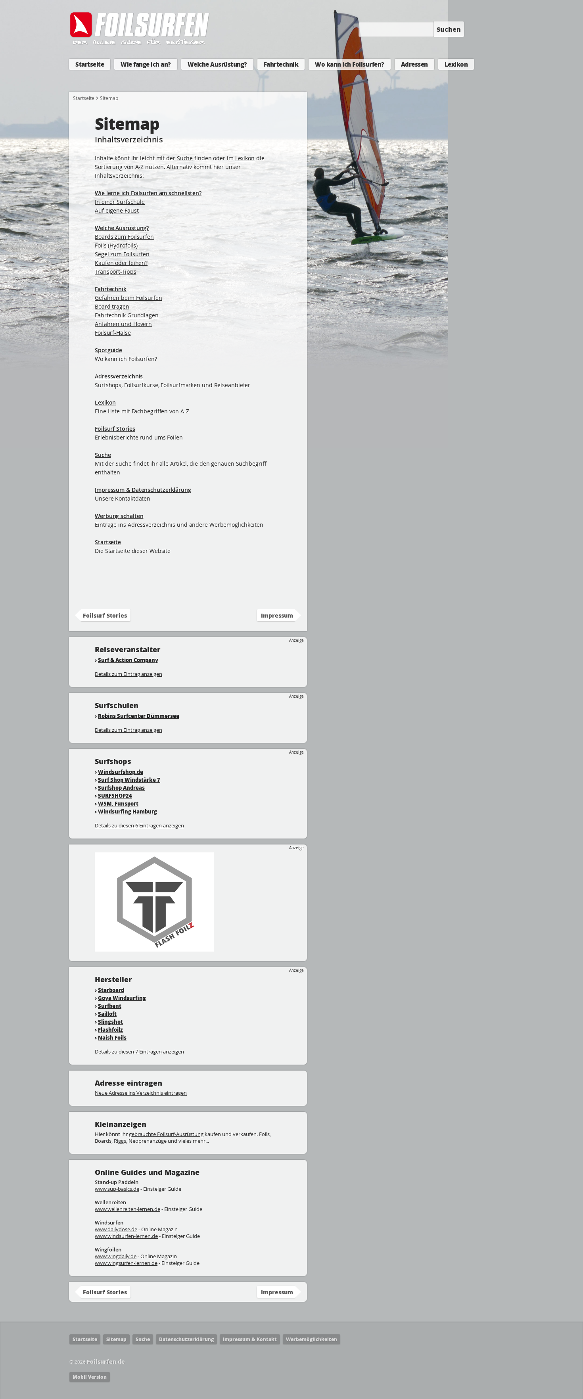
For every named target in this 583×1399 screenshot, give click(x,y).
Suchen (449, 29)
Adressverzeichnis (119, 376)
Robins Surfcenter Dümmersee (138, 716)
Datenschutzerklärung (186, 1339)
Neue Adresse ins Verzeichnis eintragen (141, 1092)
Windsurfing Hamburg (127, 811)
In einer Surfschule (120, 201)
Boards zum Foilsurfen (124, 236)
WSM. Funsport (118, 803)
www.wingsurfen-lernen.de (126, 1263)
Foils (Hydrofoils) (116, 245)
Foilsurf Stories (115, 428)
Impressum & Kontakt (250, 1339)
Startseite (89, 64)
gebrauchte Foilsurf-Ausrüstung (166, 1134)
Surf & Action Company (128, 660)
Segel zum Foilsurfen (122, 254)
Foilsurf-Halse (113, 332)
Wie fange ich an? (146, 64)
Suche (185, 158)
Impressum (277, 615)
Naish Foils (112, 1037)
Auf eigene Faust (116, 210)
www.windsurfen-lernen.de (126, 1236)
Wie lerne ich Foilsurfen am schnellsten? (148, 193)
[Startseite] (140, 43)
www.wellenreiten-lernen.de (127, 1209)
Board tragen (112, 306)
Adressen (414, 64)
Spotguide (108, 350)
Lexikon (456, 64)
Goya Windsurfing (122, 998)
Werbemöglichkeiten (311, 1339)
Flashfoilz (110, 1029)
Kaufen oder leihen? (121, 263)
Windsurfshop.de (120, 771)
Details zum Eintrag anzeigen (128, 673)
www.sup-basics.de (117, 1188)
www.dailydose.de (116, 1229)
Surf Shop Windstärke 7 (129, 779)
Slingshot (110, 1021)
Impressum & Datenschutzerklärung (143, 489)
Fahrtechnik (281, 64)
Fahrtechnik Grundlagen (127, 315)
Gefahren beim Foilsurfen (128, 297)
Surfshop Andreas (121, 787)
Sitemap (116, 1339)
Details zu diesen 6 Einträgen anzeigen (139, 825)
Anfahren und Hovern (123, 324)
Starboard (111, 990)
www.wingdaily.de (115, 1256)
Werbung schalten (119, 516)
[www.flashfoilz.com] (154, 947)
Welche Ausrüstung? (217, 64)
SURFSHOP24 (115, 795)
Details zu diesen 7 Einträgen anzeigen (139, 1051)
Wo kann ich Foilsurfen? (349, 64)
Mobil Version (90, 1377)
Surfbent (109, 1005)
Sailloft (107, 1013)
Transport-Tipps (115, 271)
